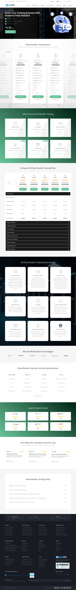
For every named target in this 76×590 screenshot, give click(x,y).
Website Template (8, 562)
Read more (15, 132)
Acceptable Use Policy (43, 559)
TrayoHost (16, 587)
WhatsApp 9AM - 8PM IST (27, 562)
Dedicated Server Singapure (61, 534)
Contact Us (58, 545)
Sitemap (57, 550)
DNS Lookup (24, 547)
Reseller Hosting (35, 5)
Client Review (41, 547)
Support (70, 5)
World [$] (59, 1)
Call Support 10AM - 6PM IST (27, 564)
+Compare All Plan (3, 99)
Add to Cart (20, 96)
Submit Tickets (59, 548)
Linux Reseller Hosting (26, 527)
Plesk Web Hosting (8, 534)
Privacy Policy (41, 562)
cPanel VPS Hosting (42, 529)
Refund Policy (41, 564)
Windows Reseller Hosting (27, 533)
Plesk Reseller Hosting (26, 531)
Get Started (10, 31)
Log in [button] (68, 1)
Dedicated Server (50, 5)
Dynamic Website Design (10, 545)
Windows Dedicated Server (61, 529)
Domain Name (25, 543)
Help (57, 547)
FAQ (39, 550)
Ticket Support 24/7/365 (26, 559)
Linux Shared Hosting (9, 527)
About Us (41, 543)
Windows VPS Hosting (43, 533)
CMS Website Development (10, 548)
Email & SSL (58, 5)
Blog (40, 548)
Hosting (28, 5)
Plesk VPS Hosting (42, 531)
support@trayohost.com (22, 1)
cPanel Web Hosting (9, 533)
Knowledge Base (59, 543)
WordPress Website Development (11, 547)
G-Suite (23, 548)
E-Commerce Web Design (10, 550)
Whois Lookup (24, 545)
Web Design (7, 543)
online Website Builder (9, 560)
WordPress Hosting (9, 531)
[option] (38, 76)
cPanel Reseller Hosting (26, 529)
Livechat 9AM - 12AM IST (27, 560)
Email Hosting (24, 550)
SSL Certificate (8, 564)
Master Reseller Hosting (26, 534)
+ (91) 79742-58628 (11, 1)
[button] (8, 76)
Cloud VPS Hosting (42, 534)
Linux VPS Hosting (42, 527)
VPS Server (43, 5)
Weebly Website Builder (10, 559)
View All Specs (38, 396)
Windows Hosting (8, 529)
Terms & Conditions (43, 560)
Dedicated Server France (61, 533)
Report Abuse (41, 566)
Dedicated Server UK (60, 531)
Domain (64, 5)
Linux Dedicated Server (60, 527)
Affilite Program (42, 545)
